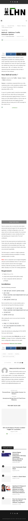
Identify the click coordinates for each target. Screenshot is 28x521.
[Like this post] (16, 362)
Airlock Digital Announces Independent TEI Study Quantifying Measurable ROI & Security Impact (19, 456)
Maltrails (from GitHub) (11, 343)
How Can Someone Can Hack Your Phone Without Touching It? (19, 500)
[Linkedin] (14, 513)
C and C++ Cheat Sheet (19, 476)
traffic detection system (8, 356)
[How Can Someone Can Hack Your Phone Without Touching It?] (6, 501)
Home (3, 25)
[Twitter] (12, 1)
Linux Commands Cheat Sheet (19, 467)
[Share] (11, 54)
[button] (3, 421)
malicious (10, 353)
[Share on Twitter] (19, 362)
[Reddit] (17, 1)
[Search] (26, 21)
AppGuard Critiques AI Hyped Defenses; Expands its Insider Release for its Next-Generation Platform (19, 489)
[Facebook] (10, 1)
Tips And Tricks (11, 25)
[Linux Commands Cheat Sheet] (6, 469)
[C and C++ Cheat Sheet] (6, 479)
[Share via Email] (22, 362)
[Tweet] (21, 54)
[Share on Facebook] (17, 362)
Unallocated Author (10, 36)
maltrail (17, 353)
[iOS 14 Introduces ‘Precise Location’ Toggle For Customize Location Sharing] (14, 417)
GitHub (4, 353)
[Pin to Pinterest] (20, 362)
